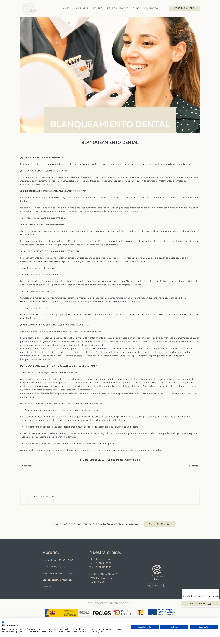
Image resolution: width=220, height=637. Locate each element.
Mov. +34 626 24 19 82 (100, 563)
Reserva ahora (184, 8)
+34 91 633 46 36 (103, 567)
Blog (137, 459)
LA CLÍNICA (81, 8)
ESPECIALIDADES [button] (118, 8)
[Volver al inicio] (29, 8)
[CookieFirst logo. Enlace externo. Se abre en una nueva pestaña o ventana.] (3, 622)
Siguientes (193, 466)
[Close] (216, 592)
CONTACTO (151, 8)
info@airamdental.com (100, 559)
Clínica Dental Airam (119, 459)
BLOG (136, 8)
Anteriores (27, 466)
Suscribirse (157, 523)
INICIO (66, 8)
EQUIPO (98, 8)
